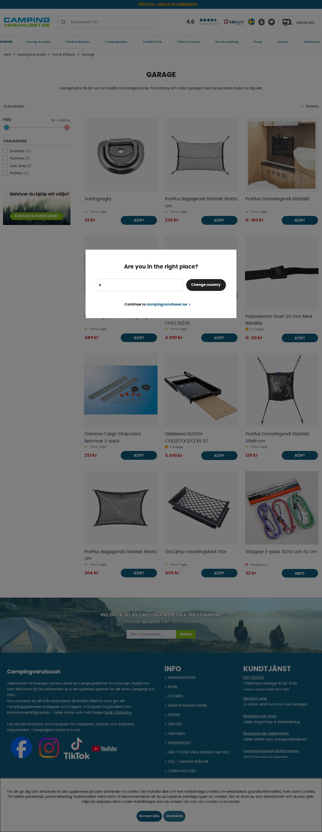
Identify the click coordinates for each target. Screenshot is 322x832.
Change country (206, 285)
